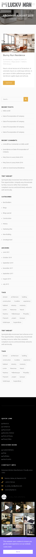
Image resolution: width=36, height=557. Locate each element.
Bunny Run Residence (14, 55)
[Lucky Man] (17, 4)
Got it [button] (18, 552)
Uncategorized (7, 240)
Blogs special (15, 61)
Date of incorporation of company (13, 116)
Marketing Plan (7, 229)
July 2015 (6, 284)
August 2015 (7, 279)
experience (26, 301)
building (24, 297)
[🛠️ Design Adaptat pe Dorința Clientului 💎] (29, 507)
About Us (6, 423)
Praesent (5, 318)
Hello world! (6, 111)
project (14, 318)
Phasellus (26, 314)
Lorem (5, 309)
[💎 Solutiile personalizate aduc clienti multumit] (18, 518)
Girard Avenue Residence (16, 168)
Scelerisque (6, 322)
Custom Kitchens (8, 450)
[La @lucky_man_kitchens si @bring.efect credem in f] (18, 529)
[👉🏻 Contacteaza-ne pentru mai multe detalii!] (7, 507)
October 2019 (7, 257)
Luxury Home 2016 (17, 157)
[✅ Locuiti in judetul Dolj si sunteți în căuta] (29, 529)
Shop (4, 453)
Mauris (22, 309)
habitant (23, 61)
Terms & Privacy (8, 436)
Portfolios (6, 456)
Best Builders (7, 202)
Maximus (5, 314)
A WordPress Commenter (11, 144)
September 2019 (8, 263)
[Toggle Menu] (33, 4)
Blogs (5, 208)
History (5, 224)
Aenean (5, 297)
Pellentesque (7, 64)
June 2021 (6, 252)
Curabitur (17, 301)
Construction (7, 218)
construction (7, 301)
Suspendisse (17, 322)
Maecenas (13, 309)
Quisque (22, 318)
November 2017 (8, 268)
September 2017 (8, 273)
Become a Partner (8, 433)
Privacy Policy (7, 439)
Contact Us (6, 426)
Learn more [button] (8, 546)
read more (9, 83)
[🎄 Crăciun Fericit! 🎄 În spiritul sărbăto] (18, 507)
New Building (7, 234)
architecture (14, 297)
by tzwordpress (7, 59)
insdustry (23, 305)
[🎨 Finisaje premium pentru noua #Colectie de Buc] (7, 529)
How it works (7, 459)
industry (13, 305)
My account (6, 430)
